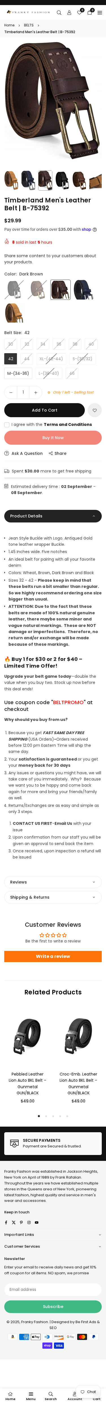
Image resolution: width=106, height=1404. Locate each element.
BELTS (29, 25)
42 (10, 359)
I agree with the (52, 424)
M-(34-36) (18, 373)
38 (75, 344)
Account (75, 1399)
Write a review (53, 956)
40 (91, 344)
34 (43, 344)
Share (60, 453)
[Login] (69, 12)
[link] (53, 1143)
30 (10, 344)
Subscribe (53, 1306)
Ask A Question (26, 453)
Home (9, 25)
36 (59, 344)
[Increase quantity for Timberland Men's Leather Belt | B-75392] (35, 392)
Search (51, 1399)
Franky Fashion (17, 1171)
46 (72, 373)
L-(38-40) (49, 373)
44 (27, 359)
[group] (53, 101)
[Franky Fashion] (28, 12)
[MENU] (100, 12)
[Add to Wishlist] (95, 410)
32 (27, 344)
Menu (31, 1399)
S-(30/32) (82, 359)
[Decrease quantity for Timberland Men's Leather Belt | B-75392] (11, 392)
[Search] (59, 12)
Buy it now (53, 437)
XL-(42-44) (51, 359)
